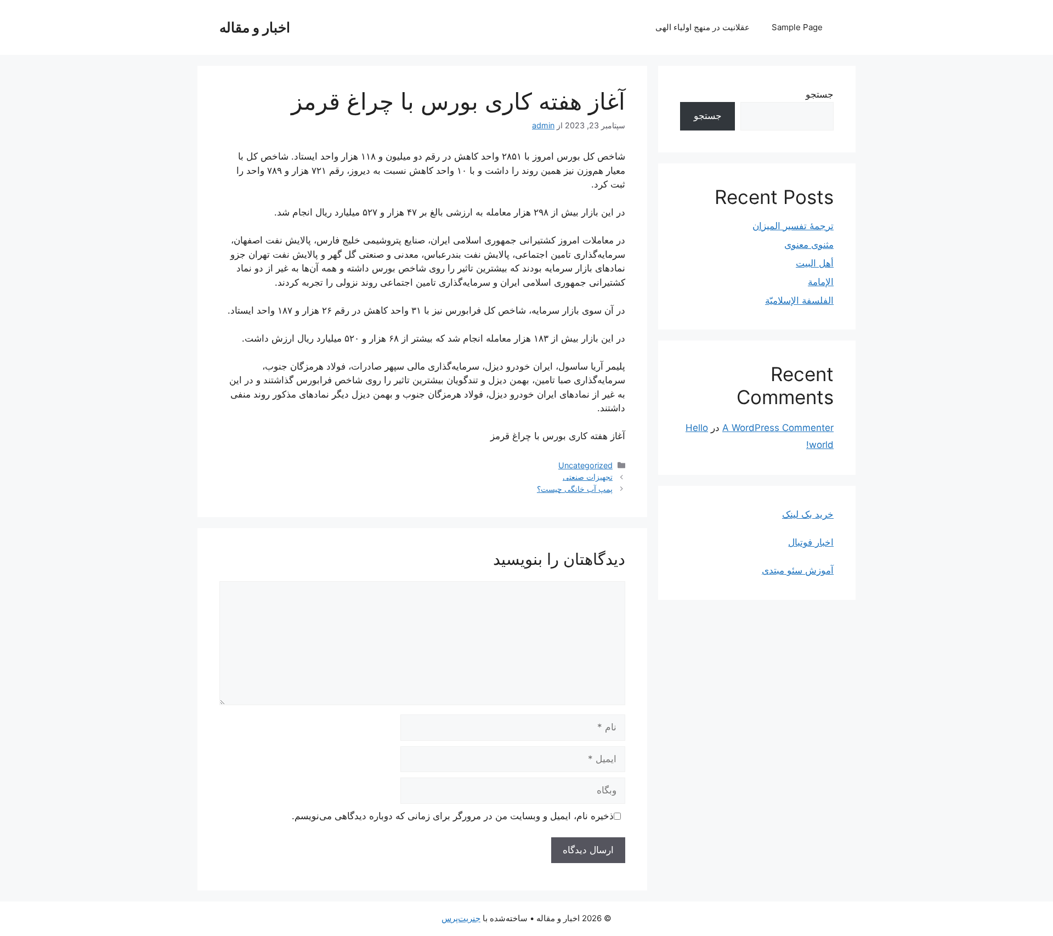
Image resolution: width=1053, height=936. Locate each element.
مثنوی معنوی (809, 244)
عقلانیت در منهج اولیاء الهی (702, 27)
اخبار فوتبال (811, 542)
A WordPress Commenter (778, 427)
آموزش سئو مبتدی (798, 570)
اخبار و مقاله (254, 27)
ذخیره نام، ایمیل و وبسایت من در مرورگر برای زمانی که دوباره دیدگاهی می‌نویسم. (453, 815)
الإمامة (821, 281)
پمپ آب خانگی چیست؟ (575, 488)
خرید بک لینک (808, 514)
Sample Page (797, 27)
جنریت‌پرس (460, 918)
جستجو (820, 94)
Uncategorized (585, 465)
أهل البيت (815, 263)
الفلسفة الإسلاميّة (799, 300)
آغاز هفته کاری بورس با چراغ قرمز (557, 435)
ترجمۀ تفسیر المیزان (793, 225)
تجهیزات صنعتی (588, 476)
